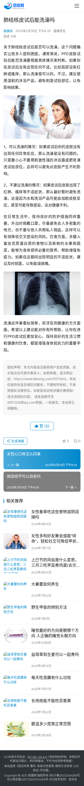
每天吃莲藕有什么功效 (51, 677)
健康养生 (59, 31)
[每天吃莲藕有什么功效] (16, 683)
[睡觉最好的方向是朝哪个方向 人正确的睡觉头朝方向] (16, 636)
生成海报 (17, 441)
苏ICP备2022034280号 (64, 775)
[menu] (77, 6)
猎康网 (8, 31)
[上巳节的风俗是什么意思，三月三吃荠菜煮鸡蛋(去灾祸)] (16, 565)
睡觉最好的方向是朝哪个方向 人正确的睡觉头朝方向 (55, 633)
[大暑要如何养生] (16, 590)
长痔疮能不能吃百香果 (51, 700)
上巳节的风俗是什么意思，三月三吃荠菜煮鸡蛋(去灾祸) (55, 563)
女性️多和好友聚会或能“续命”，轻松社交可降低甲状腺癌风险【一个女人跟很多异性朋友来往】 (55, 538)
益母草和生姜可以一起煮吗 (55, 654)
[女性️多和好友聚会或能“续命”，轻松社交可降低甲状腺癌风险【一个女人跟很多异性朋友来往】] (16, 541)
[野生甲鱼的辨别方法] (16, 613)
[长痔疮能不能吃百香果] (16, 706)
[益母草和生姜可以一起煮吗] (16, 660)
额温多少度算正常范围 (51, 724)
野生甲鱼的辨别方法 (49, 607)
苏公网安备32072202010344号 (27, 779)
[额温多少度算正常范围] (16, 729)
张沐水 (73, 779)
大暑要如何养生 (45, 584)
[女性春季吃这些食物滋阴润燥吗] (16, 517)
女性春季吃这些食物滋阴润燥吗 (55, 514)
